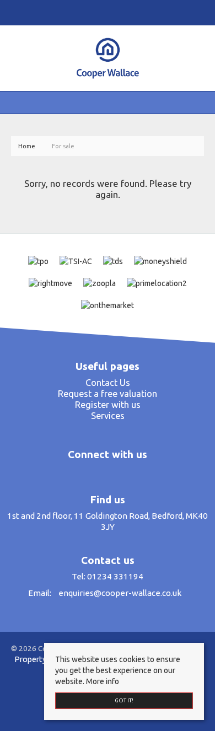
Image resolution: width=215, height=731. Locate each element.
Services (108, 416)
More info (102, 681)
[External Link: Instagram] (105, 12)
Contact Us (107, 383)
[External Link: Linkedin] (109, 12)
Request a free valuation (107, 394)
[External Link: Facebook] (100, 12)
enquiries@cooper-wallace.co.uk (119, 593)
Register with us (108, 405)
